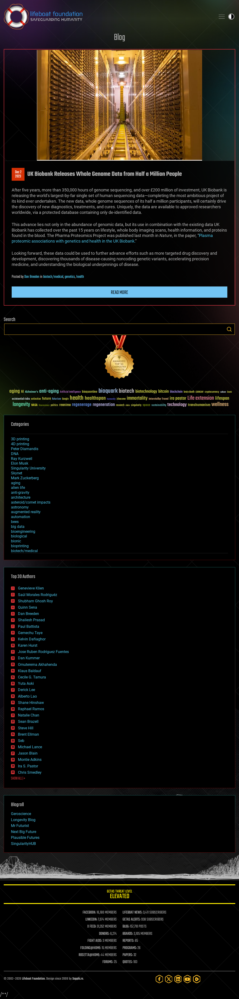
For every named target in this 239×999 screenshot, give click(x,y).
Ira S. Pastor (28, 766)
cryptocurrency (212, 392)
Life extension (200, 398)
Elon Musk (19, 463)
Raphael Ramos (31, 709)
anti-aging (49, 391)
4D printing (20, 444)
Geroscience (21, 814)
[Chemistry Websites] (119, 358)
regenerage (81, 404)
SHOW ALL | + (18, 779)
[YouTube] (187, 979)
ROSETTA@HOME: (89, 955)
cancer (200, 392)
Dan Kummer (29, 658)
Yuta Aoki (26, 683)
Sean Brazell (28, 721)
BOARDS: (128, 934)
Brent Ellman (28, 734)
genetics (70, 277)
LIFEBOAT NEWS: (132, 913)
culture (223, 392)
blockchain (176, 392)
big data (18, 526)
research (120, 405)
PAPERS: (128, 955)
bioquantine (89, 392)
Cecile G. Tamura (32, 677)
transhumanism (199, 405)
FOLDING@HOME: (90, 948)
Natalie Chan (28, 715)
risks (128, 405)
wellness (219, 405)
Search (229, 329)
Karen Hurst (27, 645)
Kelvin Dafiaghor (32, 639)
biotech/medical (53, 277)
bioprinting (20, 546)
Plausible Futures (25, 837)
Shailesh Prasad (31, 620)
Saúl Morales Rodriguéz (37, 595)
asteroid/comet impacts (30, 502)
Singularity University (28, 468)
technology (177, 405)
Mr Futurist (20, 825)
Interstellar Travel (159, 399)
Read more (119, 293)
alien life (18, 487)
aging (14, 391)
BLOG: (126, 927)
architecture (20, 497)
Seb (21, 740)
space (146, 405)
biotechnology (146, 391)
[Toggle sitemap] (222, 17)
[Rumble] (196, 979)
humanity (111, 399)
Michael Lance (30, 747)
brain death (189, 392)
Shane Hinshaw (31, 702)
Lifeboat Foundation (33, 978)
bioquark (108, 391)
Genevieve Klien (31, 588)
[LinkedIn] (178, 979)
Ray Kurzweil (21, 458)
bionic (16, 541)
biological (19, 536)
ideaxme (121, 399)
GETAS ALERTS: (132, 920)
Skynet (16, 473)
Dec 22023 (18, 174)
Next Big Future (23, 832)
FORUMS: (107, 962)
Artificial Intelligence (70, 392)
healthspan (95, 398)
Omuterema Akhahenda (37, 664)
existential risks (21, 399)
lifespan (222, 398)
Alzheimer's (31, 392)
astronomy (20, 507)
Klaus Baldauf (29, 671)
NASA (34, 405)
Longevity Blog (23, 820)
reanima (65, 405)
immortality (137, 398)
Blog (119, 37)
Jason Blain (28, 753)
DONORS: (104, 934)
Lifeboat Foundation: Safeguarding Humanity (108, 16)
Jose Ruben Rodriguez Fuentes (43, 652)
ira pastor (178, 398)
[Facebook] (159, 979)
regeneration (104, 404)
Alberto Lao (27, 696)
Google (65, 399)
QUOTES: (128, 962)
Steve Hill (25, 728)
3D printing (20, 439)
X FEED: (91, 927)
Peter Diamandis (24, 449)
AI (22, 392)
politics (54, 405)
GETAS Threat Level (119, 895)
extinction (36, 399)
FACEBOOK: (89, 913)
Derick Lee (26, 690)
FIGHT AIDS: (95, 941)
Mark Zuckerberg (25, 478)
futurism (56, 399)
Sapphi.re (77, 978)
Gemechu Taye (30, 633)
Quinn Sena (27, 607)
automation (20, 517)
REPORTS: (128, 941)
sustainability (158, 405)
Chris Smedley (30, 772)
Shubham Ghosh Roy (35, 601)
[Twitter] (168, 979)
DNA (14, 454)
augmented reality (26, 512)
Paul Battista (28, 626)
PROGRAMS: (130, 948)
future (46, 398)
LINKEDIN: (91, 920)
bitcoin (163, 391)
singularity (136, 405)
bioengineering (23, 531)
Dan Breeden (31, 277)
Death (229, 392)
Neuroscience (44, 405)
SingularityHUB (23, 843)
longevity (21, 405)
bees (15, 521)
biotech (126, 391)
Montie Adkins (30, 759)
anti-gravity (20, 492)
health (80, 277)
